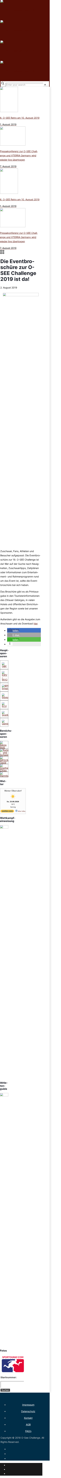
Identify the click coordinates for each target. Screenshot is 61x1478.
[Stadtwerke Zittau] (6, 770)
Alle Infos (21, 811)
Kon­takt (28, 1417)
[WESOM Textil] (4, 762)
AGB (28, 1424)
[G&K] (4, 666)
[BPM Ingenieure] (8, 688)
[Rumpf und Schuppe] (5, 754)
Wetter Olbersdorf (13, 790)
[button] (13, 630)
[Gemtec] (6, 723)
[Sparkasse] (8, 714)
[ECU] (4, 706)
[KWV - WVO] (4, 679)
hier (35, 623)
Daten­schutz (28, 1411)
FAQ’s (28, 1431)
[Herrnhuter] (6, 775)
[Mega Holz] (4, 747)
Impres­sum (28, 1404)
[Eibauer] (6, 697)
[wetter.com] (7, 812)
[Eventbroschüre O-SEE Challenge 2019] (19, 295)
